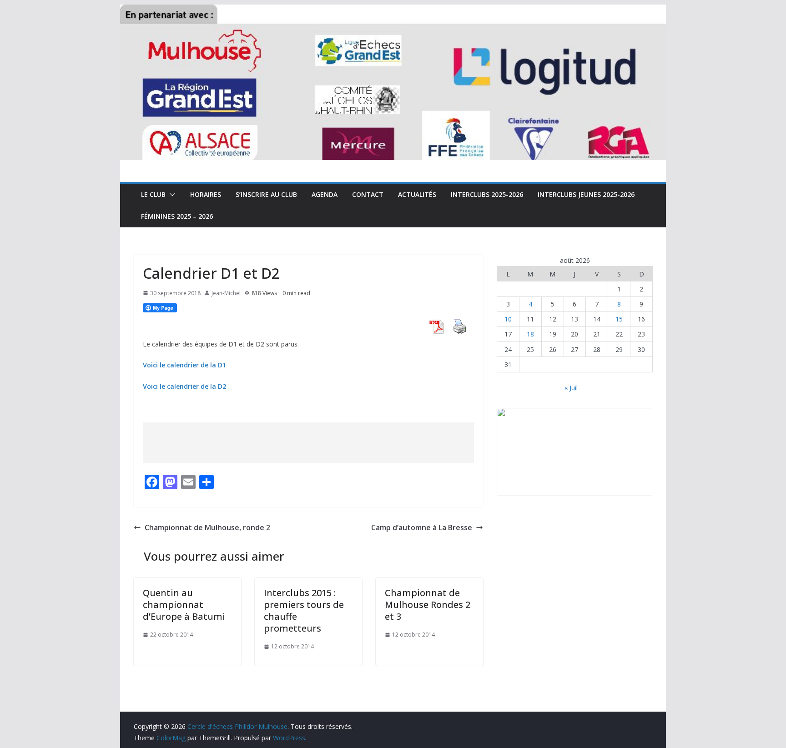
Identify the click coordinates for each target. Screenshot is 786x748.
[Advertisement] (308, 442)
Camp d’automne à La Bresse (421, 527)
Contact (367, 194)
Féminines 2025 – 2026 (177, 216)
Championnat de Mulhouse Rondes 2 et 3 (427, 604)
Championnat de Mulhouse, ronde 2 (207, 527)
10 (508, 319)
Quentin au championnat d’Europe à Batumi (184, 604)
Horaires (205, 194)
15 (619, 319)
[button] (171, 194)
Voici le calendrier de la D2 (184, 386)
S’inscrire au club (266, 194)
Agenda (325, 194)
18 (530, 334)
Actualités (417, 194)
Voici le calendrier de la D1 (184, 365)
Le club (153, 194)
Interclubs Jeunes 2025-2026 (586, 194)
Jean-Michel (226, 293)
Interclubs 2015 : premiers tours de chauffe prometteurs (304, 610)
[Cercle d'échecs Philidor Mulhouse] (393, 11)
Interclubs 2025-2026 (487, 194)
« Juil (571, 387)
